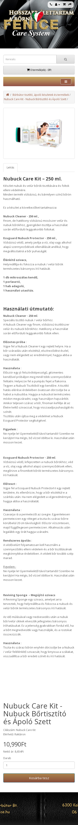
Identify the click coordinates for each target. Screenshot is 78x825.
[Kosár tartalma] (64, 4)
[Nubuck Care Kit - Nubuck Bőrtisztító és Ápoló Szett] (39, 133)
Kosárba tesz (39, 778)
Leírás (10, 167)
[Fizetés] (70, 4)
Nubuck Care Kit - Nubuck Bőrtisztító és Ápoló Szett (35, 99)
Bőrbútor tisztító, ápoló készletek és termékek (41, 95)
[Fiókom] (57, 4)
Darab (7, 758)
